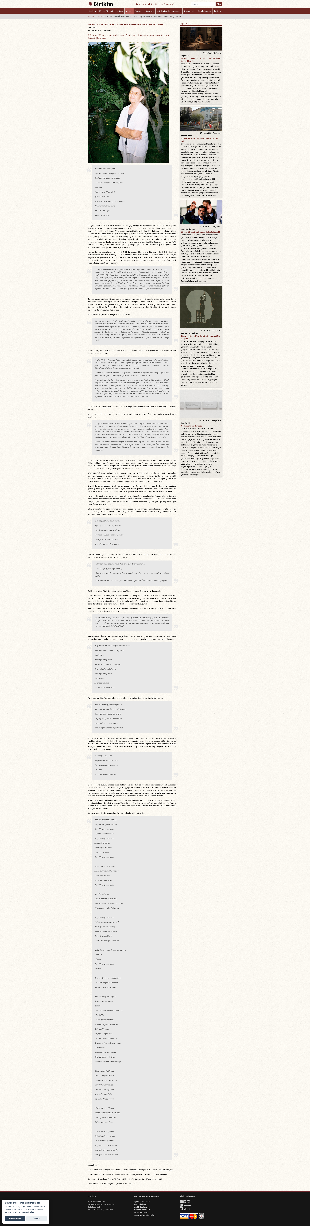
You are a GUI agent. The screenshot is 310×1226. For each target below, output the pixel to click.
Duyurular (150, 11)
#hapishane (131, 35)
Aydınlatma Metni (142, 1201)
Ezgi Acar (185, 55)
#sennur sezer (153, 35)
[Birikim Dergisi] (101, 4)
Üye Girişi (155, 4)
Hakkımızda (189, 11)
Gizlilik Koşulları (141, 1212)
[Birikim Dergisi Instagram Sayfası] (188, 1202)
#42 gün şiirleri (104, 35)
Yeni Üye (142, 4)
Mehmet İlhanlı (188, 229)
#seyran (165, 35)
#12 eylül (92, 35)
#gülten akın (118, 35)
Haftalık (119, 11)
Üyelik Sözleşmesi (142, 1207)
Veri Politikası (140, 1204)
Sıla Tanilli (185, 423)
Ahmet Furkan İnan (189, 333)
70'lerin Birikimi (106, 11)
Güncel (129, 11)
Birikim (92, 11)
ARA (219, 4)
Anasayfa (92, 16)
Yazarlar (138, 11)
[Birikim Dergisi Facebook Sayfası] (181, 1202)
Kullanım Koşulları (142, 1209)
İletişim (217, 11)
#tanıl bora (101, 38)
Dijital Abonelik (204, 11)
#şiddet (91, 38)
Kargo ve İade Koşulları (144, 1215)
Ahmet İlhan (186, 135)
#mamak (142, 35)
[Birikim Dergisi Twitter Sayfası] (185, 1202)
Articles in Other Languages (169, 11)
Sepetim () (168, 4)
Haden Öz (92, 27)
